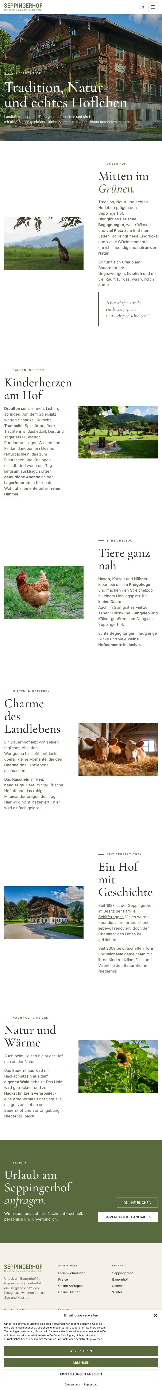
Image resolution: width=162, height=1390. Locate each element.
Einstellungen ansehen (81, 1374)
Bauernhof (120, 1279)
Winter (117, 1292)
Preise (63, 1279)
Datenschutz (72, 1384)
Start (8, 73)
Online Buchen (69, 1292)
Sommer (118, 1286)
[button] (156, 1315)
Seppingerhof (122, 1273)
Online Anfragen (70, 1286)
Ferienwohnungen (71, 1273)
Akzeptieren (81, 1351)
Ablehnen (81, 1363)
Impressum (90, 1384)
